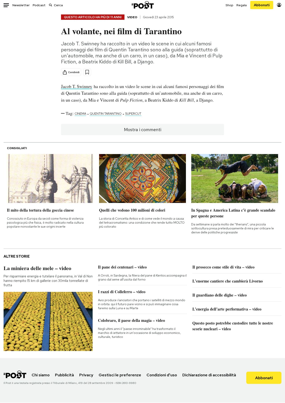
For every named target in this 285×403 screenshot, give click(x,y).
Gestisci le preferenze (120, 374)
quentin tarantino (106, 114)
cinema (80, 114)
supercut (133, 114)
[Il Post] (142, 5)
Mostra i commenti (142, 129)
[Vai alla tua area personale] (279, 5)
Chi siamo (41, 374)
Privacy (86, 374)
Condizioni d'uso (162, 374)
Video (132, 17)
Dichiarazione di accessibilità (209, 374)
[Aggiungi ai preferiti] (87, 72)
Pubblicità (64, 374)
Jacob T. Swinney (76, 86)
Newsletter (21, 5)
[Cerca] (50, 5)
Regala (241, 5)
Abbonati (262, 5)
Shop (229, 5)
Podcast (39, 5)
